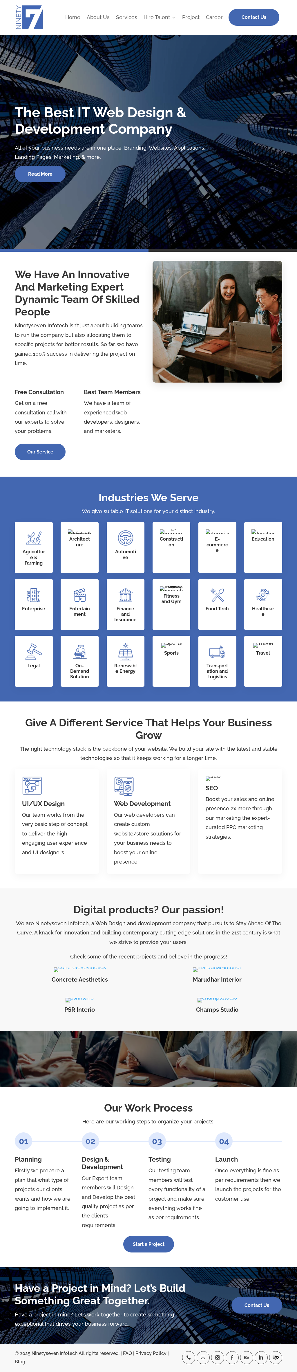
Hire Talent (157, 17)
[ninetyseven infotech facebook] (232, 1357)
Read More (40, 174)
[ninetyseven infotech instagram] (217, 1357)
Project (191, 17)
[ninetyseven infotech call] (188, 1357)
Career (214, 17)
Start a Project (148, 1244)
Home (72, 17)
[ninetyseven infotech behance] (246, 1357)
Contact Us (254, 17)
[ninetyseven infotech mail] (203, 1357)
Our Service (40, 452)
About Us (98, 17)
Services (126, 17)
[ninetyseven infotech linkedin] (261, 1357)
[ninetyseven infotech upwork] (275, 1357)
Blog (20, 1361)
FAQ (127, 1353)
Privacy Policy (150, 1353)
